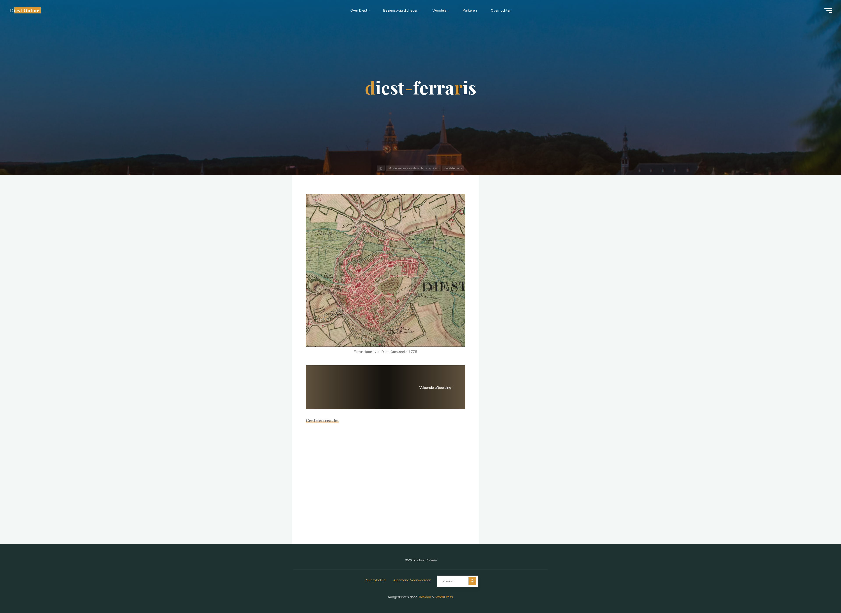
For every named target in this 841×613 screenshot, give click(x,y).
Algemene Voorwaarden (412, 580)
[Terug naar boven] (824, 596)
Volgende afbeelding (435, 387)
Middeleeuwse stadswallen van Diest (414, 168)
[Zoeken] (472, 581)
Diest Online (24, 10)
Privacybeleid (374, 580)
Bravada (424, 597)
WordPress (444, 597)
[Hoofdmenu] (828, 10)
